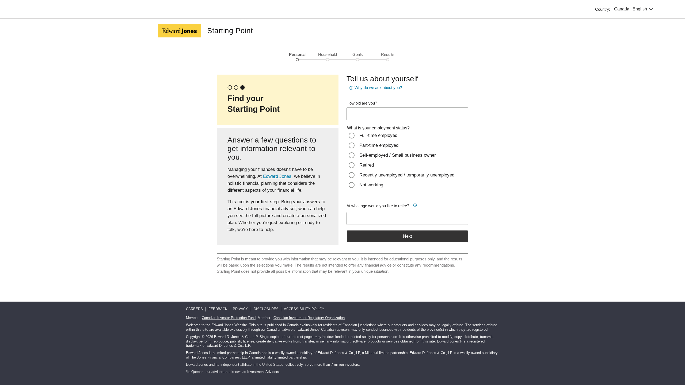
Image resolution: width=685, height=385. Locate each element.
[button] (417, 204)
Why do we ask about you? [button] (378, 87)
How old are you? (362, 103)
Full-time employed (378, 135)
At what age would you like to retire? (378, 205)
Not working (371, 184)
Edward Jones (277, 176)
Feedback (217, 309)
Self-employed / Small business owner (397, 155)
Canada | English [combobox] (630, 9)
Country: (602, 9)
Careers (194, 309)
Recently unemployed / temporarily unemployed (406, 175)
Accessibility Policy (304, 309)
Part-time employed (378, 145)
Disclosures (266, 309)
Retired (366, 165)
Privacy (240, 309)
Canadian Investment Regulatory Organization (309, 318)
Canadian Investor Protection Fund (229, 318)
